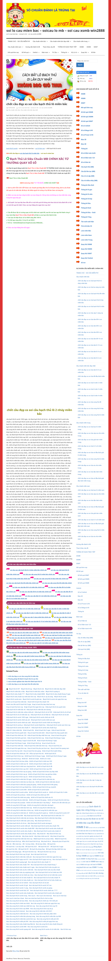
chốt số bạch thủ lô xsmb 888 (17, 790)
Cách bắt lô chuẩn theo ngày (82, 806)
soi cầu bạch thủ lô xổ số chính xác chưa (20, 875)
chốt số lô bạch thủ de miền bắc (17, 800)
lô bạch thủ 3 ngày (57, 846)
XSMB (83, 94)
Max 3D (83, 139)
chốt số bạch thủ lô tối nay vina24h (44, 787)
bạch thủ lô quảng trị (53, 691)
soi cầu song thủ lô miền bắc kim (18, 914)
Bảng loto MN (82, 706)
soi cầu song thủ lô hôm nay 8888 (18, 908)
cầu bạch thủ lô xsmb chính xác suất (19, 722)
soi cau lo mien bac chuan (15, 898)
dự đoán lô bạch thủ (57, 836)
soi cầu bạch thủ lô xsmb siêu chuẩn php (20, 893)
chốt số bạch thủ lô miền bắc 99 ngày (19, 779)
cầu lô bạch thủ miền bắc (15, 746)
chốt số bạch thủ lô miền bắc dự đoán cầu (21, 782)
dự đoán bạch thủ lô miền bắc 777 (53, 815)
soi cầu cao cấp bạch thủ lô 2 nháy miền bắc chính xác (28, 570)
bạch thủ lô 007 (15, 689)
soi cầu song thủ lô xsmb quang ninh (19, 929)
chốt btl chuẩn (34, 759)
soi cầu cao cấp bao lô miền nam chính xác (58, 635)
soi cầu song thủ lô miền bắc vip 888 (49, 916)
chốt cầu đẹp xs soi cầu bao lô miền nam (91, 490)
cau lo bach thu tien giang (32, 751)
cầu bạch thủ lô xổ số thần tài (40, 715)
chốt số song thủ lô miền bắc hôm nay (19, 808)
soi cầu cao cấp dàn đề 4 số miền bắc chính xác (28, 587)
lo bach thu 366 (12, 849)
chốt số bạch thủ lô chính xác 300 (41, 761)
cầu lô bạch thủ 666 (58, 730)
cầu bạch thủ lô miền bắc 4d (16, 709)
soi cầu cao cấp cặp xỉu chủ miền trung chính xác (32, 660)
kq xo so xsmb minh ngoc (90, 841)
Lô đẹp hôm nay (93, 844)
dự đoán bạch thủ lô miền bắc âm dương (20, 818)
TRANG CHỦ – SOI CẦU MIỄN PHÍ (19, 41)
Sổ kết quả (25, 52)
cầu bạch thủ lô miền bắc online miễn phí (20, 712)
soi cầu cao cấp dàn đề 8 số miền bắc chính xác (35, 592)
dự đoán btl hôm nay (54, 834)
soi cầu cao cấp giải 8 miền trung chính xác (30, 656)
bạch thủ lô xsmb (12, 148)
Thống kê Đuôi (86, 208)
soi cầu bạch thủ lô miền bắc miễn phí (19, 857)
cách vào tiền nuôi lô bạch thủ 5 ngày (19, 704)
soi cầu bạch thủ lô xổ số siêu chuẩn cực (20, 880)
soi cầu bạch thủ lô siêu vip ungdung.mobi (21, 872)
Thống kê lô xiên (86, 194)
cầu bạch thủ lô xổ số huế (62, 712)
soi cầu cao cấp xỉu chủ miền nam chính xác (24, 632)
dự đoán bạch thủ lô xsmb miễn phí (18, 826)
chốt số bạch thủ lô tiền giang (47, 784)
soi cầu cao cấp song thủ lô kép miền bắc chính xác (51, 579)
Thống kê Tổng (86, 217)
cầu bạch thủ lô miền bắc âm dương (39, 709)
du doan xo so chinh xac (95, 813)
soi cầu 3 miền (83, 870)
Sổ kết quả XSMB (87, 112)
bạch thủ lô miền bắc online (35, 691)
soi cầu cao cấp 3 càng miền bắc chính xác (36, 617)
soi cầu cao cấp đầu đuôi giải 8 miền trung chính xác (41, 663)
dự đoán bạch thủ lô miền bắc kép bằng (48, 818)
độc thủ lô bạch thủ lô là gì (31, 841)
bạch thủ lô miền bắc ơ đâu (16, 691)
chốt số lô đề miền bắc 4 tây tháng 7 (39, 802)
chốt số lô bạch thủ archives (16, 795)
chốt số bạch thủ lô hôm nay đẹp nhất (45, 771)
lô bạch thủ (51, 844)
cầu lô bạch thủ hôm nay (36, 738)
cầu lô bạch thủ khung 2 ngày (55, 738)
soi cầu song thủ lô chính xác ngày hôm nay (46, 903)
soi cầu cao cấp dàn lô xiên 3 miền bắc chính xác (32, 613)
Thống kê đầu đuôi (87, 185)
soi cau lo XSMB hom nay (92, 862)
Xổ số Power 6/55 (87, 135)
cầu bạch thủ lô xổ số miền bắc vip (18, 715)
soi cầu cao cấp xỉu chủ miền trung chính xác (24, 652)
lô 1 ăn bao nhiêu (28, 844)
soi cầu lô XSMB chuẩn (82, 876)
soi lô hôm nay (40, 148)
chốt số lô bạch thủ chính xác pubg (18, 797)
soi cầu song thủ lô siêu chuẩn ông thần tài (21, 924)
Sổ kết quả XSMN (87, 117)
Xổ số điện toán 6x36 (88, 153)
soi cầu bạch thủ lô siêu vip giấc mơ (48, 867)
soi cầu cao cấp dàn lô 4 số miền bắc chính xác (41, 596)
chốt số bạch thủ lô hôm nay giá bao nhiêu (42, 774)
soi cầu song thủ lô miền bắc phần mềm (43, 914)
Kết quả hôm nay (13, 52)
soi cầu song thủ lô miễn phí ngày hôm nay (44, 921)
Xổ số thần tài (85, 162)
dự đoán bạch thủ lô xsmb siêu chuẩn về (48, 831)
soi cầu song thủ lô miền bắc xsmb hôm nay (21, 919)
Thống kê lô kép (86, 199)
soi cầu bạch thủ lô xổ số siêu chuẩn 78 (47, 877)
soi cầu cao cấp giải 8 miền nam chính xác (26, 635)
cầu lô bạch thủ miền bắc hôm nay (36, 746)
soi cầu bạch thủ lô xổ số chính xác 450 (49, 872)
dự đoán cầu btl (28, 836)
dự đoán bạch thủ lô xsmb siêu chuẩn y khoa (21, 834)
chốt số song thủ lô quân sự (39, 813)
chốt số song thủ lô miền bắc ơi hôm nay (20, 810)
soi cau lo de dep (84, 849)
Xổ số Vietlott (82, 592)
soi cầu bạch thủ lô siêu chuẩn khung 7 (44, 865)
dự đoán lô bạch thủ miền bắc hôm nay (19, 839)
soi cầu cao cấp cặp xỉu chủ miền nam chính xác (25, 638)
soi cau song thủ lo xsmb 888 (16, 927)
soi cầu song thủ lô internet (16, 911)
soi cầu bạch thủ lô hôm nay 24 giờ (18, 854)
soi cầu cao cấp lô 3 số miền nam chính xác (43, 643)
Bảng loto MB (82, 710)
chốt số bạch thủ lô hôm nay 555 (41, 769)
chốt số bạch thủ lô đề (45, 766)
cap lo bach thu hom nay (15, 707)
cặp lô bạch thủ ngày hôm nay (34, 707)
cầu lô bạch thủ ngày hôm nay (16, 748)
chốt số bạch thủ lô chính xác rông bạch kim (21, 766)
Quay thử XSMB (86, 244)
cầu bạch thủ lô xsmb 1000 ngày (17, 717)
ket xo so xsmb (95, 833)
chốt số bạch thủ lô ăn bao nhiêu (17, 761)
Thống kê (64, 52)
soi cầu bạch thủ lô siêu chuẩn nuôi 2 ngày (21, 867)
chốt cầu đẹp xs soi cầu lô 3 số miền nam (91, 520)
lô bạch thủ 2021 (31, 846)
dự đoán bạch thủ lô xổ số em (17, 823)
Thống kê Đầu (86, 203)
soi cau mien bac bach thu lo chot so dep (39, 898)
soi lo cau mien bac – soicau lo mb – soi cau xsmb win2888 (55, 30)
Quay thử (84, 52)
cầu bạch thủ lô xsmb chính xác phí (18, 720)
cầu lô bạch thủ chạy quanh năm (57, 733)
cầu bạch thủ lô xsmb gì (15, 725)
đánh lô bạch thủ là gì (14, 841)
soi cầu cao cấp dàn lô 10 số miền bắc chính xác (41, 621)
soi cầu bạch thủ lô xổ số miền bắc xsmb (48, 875)
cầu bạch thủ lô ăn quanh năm (56, 707)
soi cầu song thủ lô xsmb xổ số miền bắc (46, 929)
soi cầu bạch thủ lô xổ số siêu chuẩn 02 (20, 877)
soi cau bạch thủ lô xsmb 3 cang (17, 888)
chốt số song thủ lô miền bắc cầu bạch (40, 805)
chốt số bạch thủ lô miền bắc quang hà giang (21, 784)
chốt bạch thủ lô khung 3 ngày (57, 756)
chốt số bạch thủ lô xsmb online (17, 792)
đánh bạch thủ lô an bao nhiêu (44, 839)
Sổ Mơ (93, 52)
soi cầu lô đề (91, 876)
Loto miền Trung (86, 240)
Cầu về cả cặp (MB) (87, 176)
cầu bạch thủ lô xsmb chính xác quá (43, 720)
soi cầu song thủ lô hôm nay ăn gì (42, 908)
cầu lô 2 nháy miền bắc (14, 730)
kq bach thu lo (46, 841)
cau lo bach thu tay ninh (14, 751)
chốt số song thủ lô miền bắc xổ (17, 813)
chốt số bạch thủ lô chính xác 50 (17, 764)
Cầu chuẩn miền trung (80, 41)
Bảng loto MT (82, 702)
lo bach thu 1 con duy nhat (15, 846)
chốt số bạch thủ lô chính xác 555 (41, 764)
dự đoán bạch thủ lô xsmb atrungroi (40, 823)
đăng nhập (15, 951)
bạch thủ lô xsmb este (14, 699)
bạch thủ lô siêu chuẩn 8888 (36, 694)
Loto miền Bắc (86, 231)
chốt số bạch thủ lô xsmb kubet (39, 790)
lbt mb (9, 844)
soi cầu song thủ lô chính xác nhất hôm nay (21, 906)
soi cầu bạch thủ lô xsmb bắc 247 (18, 890)
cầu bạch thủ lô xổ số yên (60, 715)
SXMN (89, 47)
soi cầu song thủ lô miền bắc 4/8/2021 (39, 911)
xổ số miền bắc (95, 878)
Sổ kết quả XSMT (87, 121)
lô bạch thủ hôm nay (29, 852)
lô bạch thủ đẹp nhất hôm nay (56, 849)
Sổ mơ (83, 263)
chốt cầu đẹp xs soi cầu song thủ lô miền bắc (23, 676)
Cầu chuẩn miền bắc (39, 41)
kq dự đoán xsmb (87, 839)
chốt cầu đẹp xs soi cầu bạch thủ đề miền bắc (23, 684)
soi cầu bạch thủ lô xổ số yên (39, 883)
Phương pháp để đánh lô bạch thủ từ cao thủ (23, 679)
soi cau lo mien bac (60, 896)
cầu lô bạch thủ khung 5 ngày (16, 743)
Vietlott (35, 52)
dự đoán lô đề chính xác (94, 827)
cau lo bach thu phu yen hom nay (39, 748)
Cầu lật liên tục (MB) (88, 171)
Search (80, 65)
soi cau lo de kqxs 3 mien (84, 853)
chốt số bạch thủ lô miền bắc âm (44, 779)
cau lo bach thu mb (49, 743)
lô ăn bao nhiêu (41, 844)
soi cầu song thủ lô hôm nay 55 (47, 906)
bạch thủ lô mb (39, 689)
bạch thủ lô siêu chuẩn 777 (16, 694)
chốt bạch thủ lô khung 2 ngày (35, 756)
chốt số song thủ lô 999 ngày (16, 805)
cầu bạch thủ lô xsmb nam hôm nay (58, 725)
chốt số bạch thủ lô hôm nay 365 (18, 769)
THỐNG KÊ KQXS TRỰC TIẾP (67, 47)
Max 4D (83, 144)
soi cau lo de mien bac (44, 896)
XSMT (83, 103)
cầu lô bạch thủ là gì (34, 743)
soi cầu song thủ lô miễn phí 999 (17, 921)
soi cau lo (32, 896)
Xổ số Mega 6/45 (87, 130)
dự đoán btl (42, 834)
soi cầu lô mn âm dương (94, 873)
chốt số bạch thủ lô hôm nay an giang (19, 771)
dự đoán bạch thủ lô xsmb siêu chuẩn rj (20, 831)
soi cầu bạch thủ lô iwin (39, 854)
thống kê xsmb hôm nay (86, 878)
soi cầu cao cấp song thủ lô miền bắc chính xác (39, 574)
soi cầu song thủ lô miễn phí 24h (48, 919)
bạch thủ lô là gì (27, 689)
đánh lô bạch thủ (61, 839)
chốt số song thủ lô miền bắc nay (44, 808)
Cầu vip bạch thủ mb (37, 753)
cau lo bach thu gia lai (59, 735)
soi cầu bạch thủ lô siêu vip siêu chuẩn (47, 870)
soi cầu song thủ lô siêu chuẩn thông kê (49, 924)
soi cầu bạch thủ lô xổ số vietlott (17, 883)
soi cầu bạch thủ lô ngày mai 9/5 (17, 859)
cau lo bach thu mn (55, 746)
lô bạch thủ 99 (24, 849)
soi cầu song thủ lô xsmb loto (38, 927)
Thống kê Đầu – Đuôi (88, 212)
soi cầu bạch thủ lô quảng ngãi (17, 862)
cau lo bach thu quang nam (60, 748)
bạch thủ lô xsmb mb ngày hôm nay (55, 699)
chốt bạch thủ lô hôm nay (15, 756)
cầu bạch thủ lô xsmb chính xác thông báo (46, 722)
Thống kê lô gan (86, 190)
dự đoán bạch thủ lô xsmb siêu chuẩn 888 (20, 828)
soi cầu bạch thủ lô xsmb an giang (41, 888)
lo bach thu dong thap (38, 849)
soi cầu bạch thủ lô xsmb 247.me (40, 885)
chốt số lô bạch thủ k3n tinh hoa (58, 800)
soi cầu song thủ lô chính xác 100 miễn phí (44, 901)
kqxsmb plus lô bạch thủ (61, 841)
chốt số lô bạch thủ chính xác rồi (42, 797)
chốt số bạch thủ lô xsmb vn (39, 792)
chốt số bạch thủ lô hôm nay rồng (40, 777)
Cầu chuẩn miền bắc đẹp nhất (59, 41)
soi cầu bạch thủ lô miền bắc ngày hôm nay (47, 857)
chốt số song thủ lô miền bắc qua (46, 810)
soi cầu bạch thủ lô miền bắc (29, 153)
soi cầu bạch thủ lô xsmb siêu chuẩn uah (48, 893)
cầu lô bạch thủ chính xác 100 (16, 735)
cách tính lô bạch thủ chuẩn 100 (38, 702)
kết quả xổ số (85, 844)
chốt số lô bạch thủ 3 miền (58, 792)
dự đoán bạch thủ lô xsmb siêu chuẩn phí (49, 828)
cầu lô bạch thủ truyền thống (52, 751)
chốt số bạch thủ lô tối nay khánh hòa (19, 787)
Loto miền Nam (86, 235)
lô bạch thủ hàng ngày (14, 852)
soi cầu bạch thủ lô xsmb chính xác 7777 (44, 890)
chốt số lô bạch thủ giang (38, 800)
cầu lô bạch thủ (29, 730)
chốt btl (25, 759)
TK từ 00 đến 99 (86, 226)
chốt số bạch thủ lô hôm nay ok (17, 777)
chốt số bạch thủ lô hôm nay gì (17, 774)
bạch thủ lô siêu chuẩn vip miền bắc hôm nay (21, 696)
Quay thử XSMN (86, 249)
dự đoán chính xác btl (42, 836)
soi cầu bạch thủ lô (96, 870)
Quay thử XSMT (86, 253)
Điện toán (45, 52)
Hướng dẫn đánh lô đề (32, 47)
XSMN (83, 98)
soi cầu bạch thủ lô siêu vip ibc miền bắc (20, 870)
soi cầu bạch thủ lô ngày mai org (40, 859)
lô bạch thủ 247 (44, 846)
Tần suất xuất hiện (87, 222)
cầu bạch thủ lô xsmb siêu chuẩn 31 (18, 728)
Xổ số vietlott (85, 126)
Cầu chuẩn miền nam (14, 47)
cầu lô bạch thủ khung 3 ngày (47, 740)
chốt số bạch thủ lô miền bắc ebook (48, 782)
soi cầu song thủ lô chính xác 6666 (18, 903)
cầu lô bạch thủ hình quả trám (16, 738)
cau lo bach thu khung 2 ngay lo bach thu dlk (21, 740)
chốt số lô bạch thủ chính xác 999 (38, 795)
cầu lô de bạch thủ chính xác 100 (17, 753)
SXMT (96, 47)
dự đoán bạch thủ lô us (43, 821)
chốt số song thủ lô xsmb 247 (60, 813)
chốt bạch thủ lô (51, 753)
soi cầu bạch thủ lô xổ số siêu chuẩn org (48, 880)
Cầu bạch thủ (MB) (87, 167)
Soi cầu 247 (88, 870)
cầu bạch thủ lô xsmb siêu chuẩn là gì (44, 728)
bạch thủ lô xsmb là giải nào (33, 699)
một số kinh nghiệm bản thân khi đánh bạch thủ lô (25, 681)
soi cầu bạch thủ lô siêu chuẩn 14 (39, 862)
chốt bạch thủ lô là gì (14, 759)
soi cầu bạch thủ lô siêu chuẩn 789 (18, 865)
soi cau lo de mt (94, 853)
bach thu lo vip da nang (45, 696)
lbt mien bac (17, 844)
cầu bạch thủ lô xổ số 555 (43, 712)
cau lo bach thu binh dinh (36, 733)
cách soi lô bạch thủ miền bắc (17, 702)
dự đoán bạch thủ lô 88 (32, 815)
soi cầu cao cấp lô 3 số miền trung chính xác (54, 667)
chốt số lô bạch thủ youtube (16, 802)
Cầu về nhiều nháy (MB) (89, 180)
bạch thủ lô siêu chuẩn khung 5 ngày (58, 694)
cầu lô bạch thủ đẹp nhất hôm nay (39, 735)
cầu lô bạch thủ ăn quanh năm (17, 733)
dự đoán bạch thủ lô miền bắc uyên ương (20, 821)
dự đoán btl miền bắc (14, 836)
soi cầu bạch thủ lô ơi (60, 859)
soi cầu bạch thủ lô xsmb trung (17, 896)
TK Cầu (54, 52)
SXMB (82, 47)
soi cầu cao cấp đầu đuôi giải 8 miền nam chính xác (33, 640)
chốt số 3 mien (46, 759)
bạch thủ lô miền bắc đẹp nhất (55, 689)
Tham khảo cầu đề (49, 47)
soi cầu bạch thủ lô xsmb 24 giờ (17, 885)
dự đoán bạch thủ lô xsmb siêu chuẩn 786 (45, 826)
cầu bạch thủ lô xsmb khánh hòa (35, 725)
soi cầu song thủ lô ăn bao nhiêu (17, 901)
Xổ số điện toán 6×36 (85, 628)
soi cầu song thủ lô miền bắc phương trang (21, 916)
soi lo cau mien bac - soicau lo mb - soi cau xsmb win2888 (35, 108)
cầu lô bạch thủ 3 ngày (43, 730)
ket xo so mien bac (92, 831)
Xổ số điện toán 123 (88, 158)
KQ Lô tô (74, 52)
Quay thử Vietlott (87, 258)
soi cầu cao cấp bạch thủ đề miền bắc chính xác (22, 583)
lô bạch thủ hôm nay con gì (47, 852)
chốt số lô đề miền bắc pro (61, 802)
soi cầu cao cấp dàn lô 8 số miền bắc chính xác (24, 609)
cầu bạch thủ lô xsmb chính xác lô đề (42, 717)
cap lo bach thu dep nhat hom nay (44, 704)
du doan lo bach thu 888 (15, 815)
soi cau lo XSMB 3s (94, 856)
